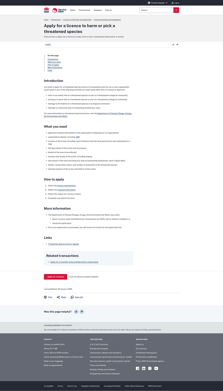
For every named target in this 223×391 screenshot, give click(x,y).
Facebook (137, 368)
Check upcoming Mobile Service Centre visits (63, 357)
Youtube (156, 368)
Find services (84, 10)
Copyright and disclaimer (90, 386)
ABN (78, 137)
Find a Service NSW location (56, 353)
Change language (158, 3)
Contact (48, 339)
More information (55, 68)
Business (98, 10)
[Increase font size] (177, 44)
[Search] (176, 10)
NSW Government (155, 386)
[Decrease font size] (173, 44)
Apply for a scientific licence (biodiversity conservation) (74, 262)
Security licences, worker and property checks (110, 361)
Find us (108, 10)
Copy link (79, 297)
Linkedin (143, 368)
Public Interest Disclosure (134, 386)
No (82, 311)
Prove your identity (98, 365)
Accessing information (112, 386)
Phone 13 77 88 (50, 348)
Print (50, 297)
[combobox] (157, 10)
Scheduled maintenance (146, 353)
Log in (176, 3)
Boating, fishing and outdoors (102, 369)
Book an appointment (53, 365)
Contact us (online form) (54, 344)
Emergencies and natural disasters (105, 374)
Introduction (53, 59)
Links (50, 70)
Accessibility (48, 386)
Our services (141, 348)
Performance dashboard (146, 357)
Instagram (149, 368)
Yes (76, 311)
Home (72, 10)
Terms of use (72, 386)
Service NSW (142, 339)
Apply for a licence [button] (55, 277)
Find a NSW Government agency (150, 361)
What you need (54, 62)
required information (66, 190)
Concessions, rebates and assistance (106, 353)
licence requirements (66, 186)
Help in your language (53, 361)
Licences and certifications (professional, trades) (111, 357)
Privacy (60, 386)
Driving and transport (99, 348)
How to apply (53, 65)
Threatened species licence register (63, 244)
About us (140, 344)
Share (63, 297)
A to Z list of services (99, 344)
